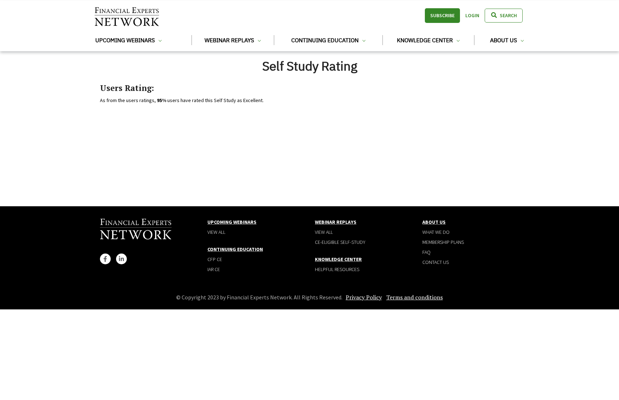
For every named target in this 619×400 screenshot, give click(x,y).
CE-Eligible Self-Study (340, 242)
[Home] (127, 15)
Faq (426, 252)
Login (472, 15)
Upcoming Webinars (125, 40)
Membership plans (443, 242)
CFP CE (214, 259)
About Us (504, 40)
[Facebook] (105, 259)
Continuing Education (325, 40)
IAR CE (213, 269)
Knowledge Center (425, 40)
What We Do (436, 232)
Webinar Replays (230, 40)
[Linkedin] (121, 259)
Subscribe (442, 15)
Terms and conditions (414, 297)
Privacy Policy (364, 297)
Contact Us (435, 262)
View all (216, 232)
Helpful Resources (337, 269)
